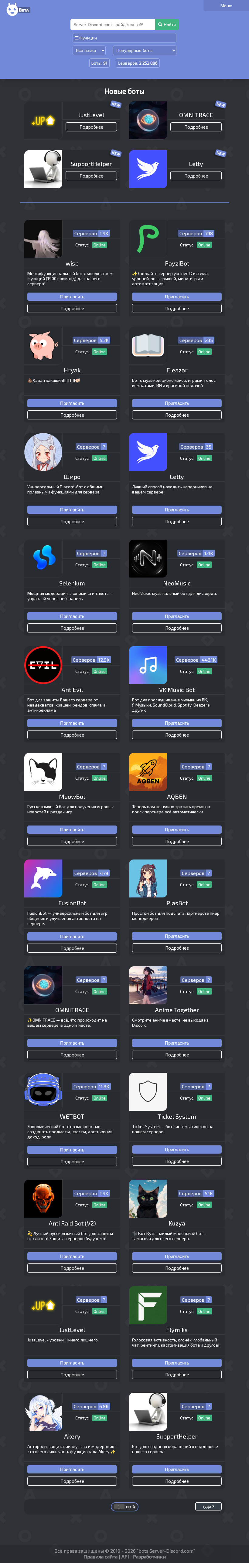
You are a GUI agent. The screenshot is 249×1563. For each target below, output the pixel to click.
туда (207, 1506)
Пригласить (72, 296)
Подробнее (91, 127)
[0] (226, 5)
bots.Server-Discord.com (165, 1551)
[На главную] (18, 16)
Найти (169, 24)
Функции (87, 37)
